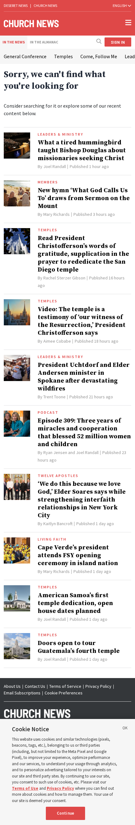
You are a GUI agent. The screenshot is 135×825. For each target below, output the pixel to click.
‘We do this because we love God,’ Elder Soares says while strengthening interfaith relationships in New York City (82, 499)
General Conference (25, 56)
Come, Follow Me (98, 56)
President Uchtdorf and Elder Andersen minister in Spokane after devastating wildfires (84, 377)
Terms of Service (65, 686)
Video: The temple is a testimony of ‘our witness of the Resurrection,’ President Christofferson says (82, 321)
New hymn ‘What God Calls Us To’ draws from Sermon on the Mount (84, 198)
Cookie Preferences (64, 693)
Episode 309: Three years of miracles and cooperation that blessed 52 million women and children (84, 432)
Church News (45, 5)
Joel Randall (54, 166)
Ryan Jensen (55, 452)
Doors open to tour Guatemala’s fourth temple (79, 647)
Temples (63, 56)
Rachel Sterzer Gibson (64, 278)
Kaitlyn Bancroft (58, 523)
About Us (12, 686)
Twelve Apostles (58, 476)
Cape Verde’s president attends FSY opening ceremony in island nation (78, 555)
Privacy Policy (98, 686)
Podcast (48, 412)
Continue (65, 813)
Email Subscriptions (22, 693)
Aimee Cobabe (57, 341)
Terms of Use (25, 788)
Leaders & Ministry (60, 134)
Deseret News (16, 5)
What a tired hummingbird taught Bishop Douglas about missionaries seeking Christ (82, 150)
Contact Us (35, 686)
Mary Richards (56, 214)
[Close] (125, 729)
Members (48, 182)
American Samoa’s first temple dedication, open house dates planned (75, 603)
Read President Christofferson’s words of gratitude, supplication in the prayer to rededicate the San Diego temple (83, 254)
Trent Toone (54, 397)
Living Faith (52, 539)
